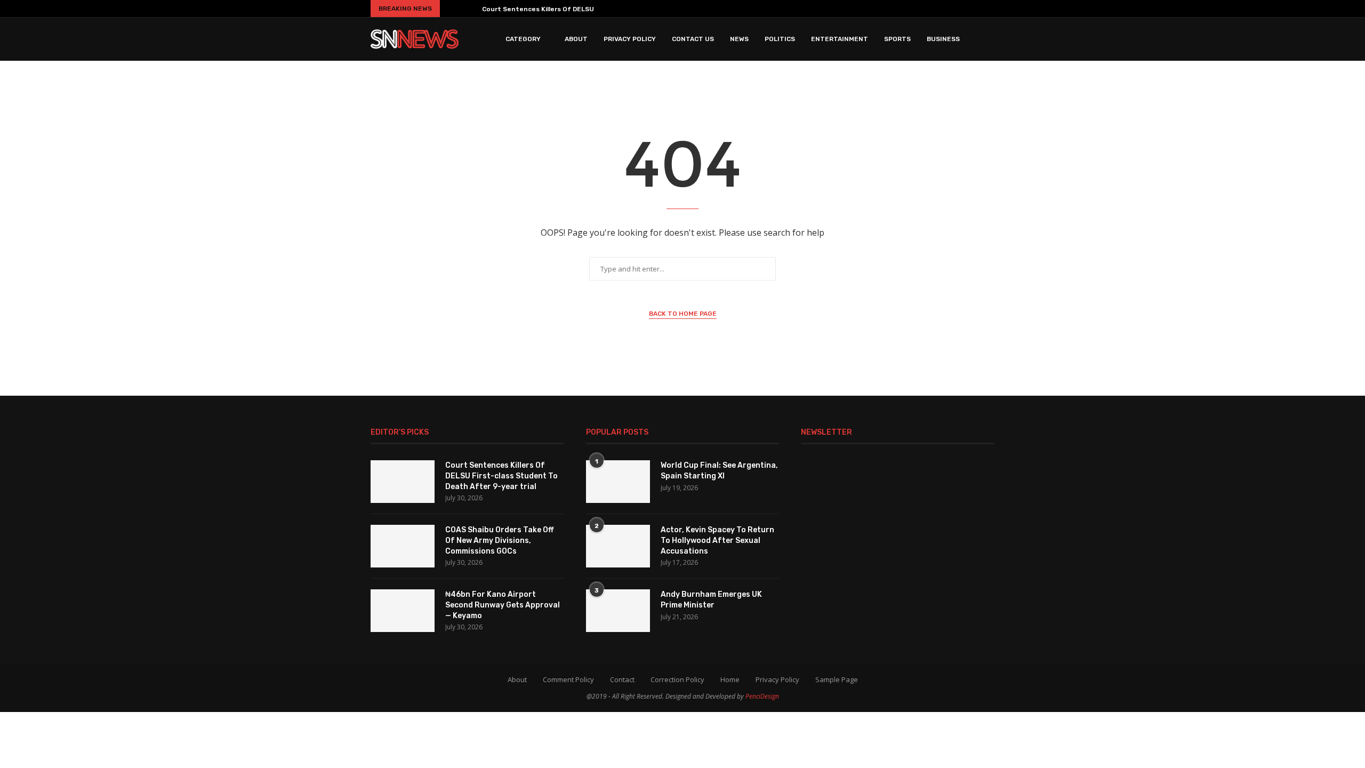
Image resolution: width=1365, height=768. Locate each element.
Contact (622, 679)
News (739, 39)
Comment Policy (568, 679)
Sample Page (836, 679)
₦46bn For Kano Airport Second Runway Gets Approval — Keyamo (502, 605)
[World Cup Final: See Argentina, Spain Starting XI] (618, 481)
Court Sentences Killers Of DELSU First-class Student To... (579, 9)
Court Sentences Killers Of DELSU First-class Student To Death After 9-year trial (501, 476)
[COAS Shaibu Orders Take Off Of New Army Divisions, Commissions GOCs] (403, 546)
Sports (897, 39)
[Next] (470, 8)
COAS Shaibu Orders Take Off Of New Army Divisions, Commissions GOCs (499, 540)
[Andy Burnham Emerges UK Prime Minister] (618, 610)
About (576, 39)
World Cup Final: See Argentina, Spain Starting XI (719, 471)
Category (523, 39)
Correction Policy (677, 679)
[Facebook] (900, 8)
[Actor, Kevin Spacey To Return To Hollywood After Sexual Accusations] (618, 546)
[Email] (974, 8)
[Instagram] (928, 8)
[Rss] (990, 8)
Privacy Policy (630, 39)
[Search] (989, 39)
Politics (780, 39)
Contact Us (693, 39)
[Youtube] (958, 8)
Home (730, 679)
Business (943, 39)
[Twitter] (914, 8)
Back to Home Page (683, 313)
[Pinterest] (943, 8)
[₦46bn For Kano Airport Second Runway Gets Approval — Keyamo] (403, 610)
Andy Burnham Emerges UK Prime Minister (711, 600)
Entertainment (839, 39)
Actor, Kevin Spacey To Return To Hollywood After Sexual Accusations (717, 540)
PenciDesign (762, 696)
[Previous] (452, 8)
